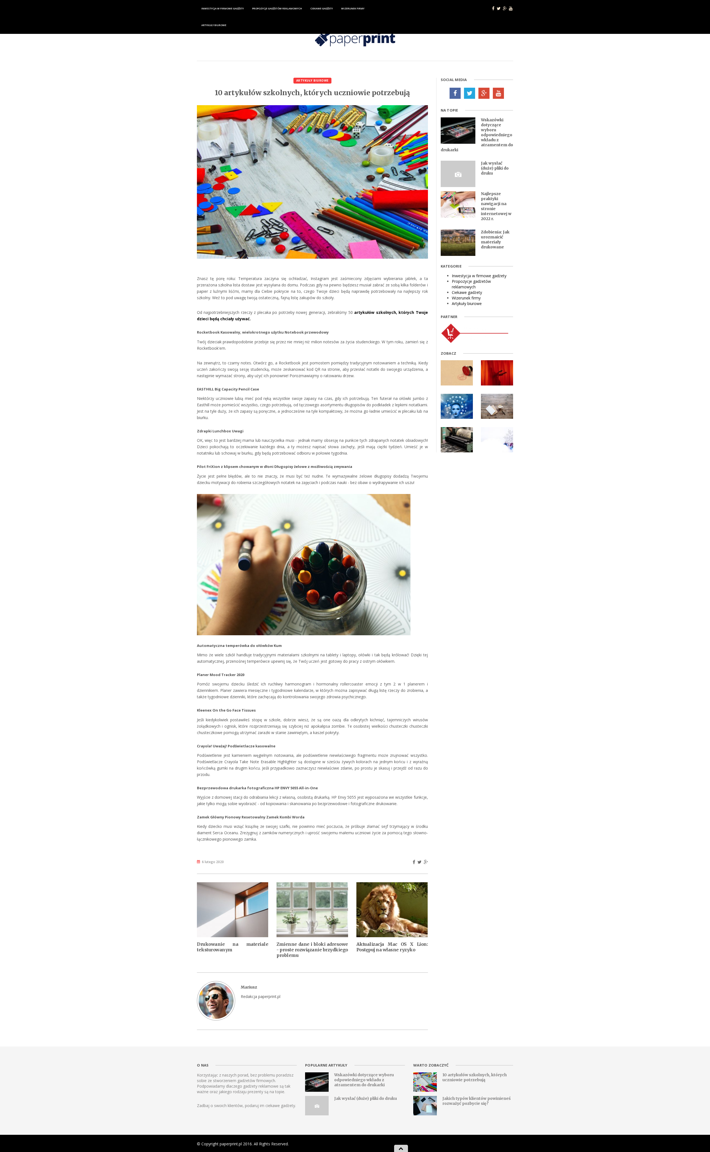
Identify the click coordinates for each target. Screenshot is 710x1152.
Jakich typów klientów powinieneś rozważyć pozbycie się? (476, 1101)
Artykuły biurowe (213, 25)
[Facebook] (455, 93)
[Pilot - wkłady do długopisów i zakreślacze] (475, 333)
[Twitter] (469, 93)
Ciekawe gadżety (321, 8)
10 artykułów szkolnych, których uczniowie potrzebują (474, 1077)
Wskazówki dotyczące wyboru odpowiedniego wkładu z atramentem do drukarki (364, 1079)
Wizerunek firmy (352, 8)
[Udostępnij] (414, 862)
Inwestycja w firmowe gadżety (222, 8)
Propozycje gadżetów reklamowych (277, 8)
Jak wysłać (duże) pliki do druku (495, 168)
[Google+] (484, 93)
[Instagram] (498, 93)
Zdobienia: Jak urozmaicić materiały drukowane (495, 239)
